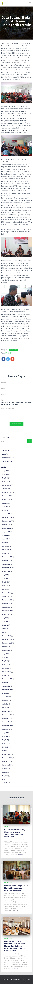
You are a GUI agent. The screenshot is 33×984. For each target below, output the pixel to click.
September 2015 (7, 765)
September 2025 (7, 496)
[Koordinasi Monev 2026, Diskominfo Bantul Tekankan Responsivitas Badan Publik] (16, 814)
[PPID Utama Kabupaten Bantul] (5, 3)
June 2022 (5, 621)
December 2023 (7, 557)
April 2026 (5, 481)
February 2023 (6, 593)
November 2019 (7, 718)
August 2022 (6, 614)
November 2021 (7, 643)
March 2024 (5, 546)
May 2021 (5, 661)
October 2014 (6, 772)
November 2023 (7, 560)
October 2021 (6, 646)
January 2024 (6, 553)
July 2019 (5, 733)
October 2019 (6, 722)
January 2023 (6, 596)
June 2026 (5, 474)
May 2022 (5, 625)
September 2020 (7, 689)
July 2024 (5, 535)
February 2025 (6, 510)
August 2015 (6, 768)
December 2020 (7, 679)
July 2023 (5, 575)
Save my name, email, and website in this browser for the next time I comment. (16, 403)
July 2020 (5, 693)
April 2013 (5, 783)
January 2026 (6, 488)
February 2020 (6, 707)
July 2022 (5, 618)
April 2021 (5, 664)
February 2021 (6, 672)
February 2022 (6, 636)
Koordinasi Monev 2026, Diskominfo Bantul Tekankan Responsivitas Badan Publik (14, 833)
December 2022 (7, 600)
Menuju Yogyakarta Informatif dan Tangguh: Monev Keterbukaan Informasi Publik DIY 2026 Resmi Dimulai (15, 946)
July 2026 (5, 470)
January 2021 (6, 675)
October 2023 (6, 564)
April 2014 (5, 779)
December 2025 (7, 492)
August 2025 (6, 499)
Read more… (21, 854)
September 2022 (7, 611)
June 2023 (5, 578)
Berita (4, 454)
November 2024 (7, 521)
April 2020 (5, 704)
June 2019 (5, 736)
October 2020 (6, 686)
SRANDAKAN (9, 353)
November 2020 (7, 682)
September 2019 (7, 725)
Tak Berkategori (7, 461)
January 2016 (6, 754)
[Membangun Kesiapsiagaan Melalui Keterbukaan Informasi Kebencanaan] (16, 870)
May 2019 (5, 740)
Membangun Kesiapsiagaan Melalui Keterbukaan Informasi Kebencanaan (16, 888)
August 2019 (6, 729)
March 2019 (5, 747)
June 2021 (5, 657)
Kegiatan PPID (13, 349)
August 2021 (6, 650)
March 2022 (5, 632)
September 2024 (7, 528)
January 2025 (6, 514)
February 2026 (6, 485)
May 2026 (5, 478)
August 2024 (6, 532)
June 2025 (5, 506)
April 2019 (5, 743)
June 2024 (5, 539)
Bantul (28, 979)
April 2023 (5, 585)
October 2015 (6, 761)
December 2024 (7, 517)
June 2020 (5, 697)
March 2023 (5, 589)
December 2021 (7, 639)
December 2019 (7, 715)
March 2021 (5, 668)
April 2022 (5, 628)
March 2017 (5, 750)
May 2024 (5, 542)
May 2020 (5, 700)
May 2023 (5, 582)
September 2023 (7, 567)
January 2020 (6, 711)
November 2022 (7, 603)
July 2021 (5, 654)
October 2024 (6, 524)
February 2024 (6, 549)
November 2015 (7, 758)
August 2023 (6, 571)
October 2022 (6, 607)
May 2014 (5, 776)
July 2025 (5, 503)
